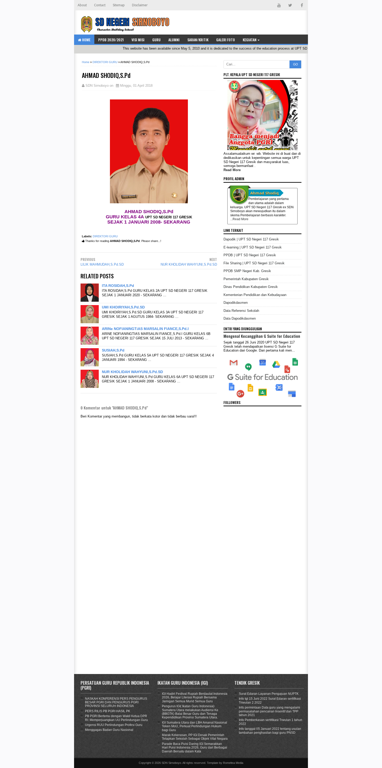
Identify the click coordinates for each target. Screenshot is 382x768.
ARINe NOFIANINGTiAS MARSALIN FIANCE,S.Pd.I (145, 329)
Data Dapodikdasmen (239, 318)
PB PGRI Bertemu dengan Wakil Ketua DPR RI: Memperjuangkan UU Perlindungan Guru (116, 718)
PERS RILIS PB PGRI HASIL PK (107, 711)
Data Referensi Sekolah (241, 311)
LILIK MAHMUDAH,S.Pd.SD (102, 264)
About (82, 5)
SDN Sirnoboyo (171, 762)
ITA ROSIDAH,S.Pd (118, 286)
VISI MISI (137, 39)
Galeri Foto (225, 39)
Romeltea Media (233, 762)
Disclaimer (140, 5)
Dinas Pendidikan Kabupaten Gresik (250, 287)
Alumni (174, 39)
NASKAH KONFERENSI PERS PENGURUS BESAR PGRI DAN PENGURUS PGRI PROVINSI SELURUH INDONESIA (116, 702)
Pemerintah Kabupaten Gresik (246, 279)
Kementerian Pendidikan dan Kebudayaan (254, 295)
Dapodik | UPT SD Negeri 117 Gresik (251, 239)
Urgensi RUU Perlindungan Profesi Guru (113, 725)
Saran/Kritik (197, 39)
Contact (100, 5)
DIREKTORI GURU (105, 236)
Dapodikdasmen (235, 303)
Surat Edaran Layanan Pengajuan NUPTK (269, 694)
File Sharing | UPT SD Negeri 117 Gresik (254, 263)
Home (85, 39)
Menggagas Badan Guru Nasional (109, 730)
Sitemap (119, 5)
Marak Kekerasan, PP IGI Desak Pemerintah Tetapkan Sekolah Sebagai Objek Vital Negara (195, 736)
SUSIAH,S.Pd (113, 350)
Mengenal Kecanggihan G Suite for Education (261, 336)
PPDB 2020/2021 (111, 39)
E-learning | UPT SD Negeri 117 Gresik (252, 247)
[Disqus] (149, 601)
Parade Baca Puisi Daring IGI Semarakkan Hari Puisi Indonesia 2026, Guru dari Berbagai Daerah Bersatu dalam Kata (194, 747)
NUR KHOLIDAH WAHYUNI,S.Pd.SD (189, 264)
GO (295, 64)
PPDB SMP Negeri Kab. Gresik (247, 271)
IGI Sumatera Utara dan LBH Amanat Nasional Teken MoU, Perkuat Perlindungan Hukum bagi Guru (194, 726)
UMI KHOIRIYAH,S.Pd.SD (123, 307)
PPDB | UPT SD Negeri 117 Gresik (249, 255)
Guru (156, 39)
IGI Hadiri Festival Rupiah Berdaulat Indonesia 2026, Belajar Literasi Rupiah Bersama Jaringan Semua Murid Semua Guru (194, 697)
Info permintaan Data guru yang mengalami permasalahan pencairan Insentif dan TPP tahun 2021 (269, 711)
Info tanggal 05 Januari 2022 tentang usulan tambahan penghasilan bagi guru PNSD (270, 730)
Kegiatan (249, 39)
